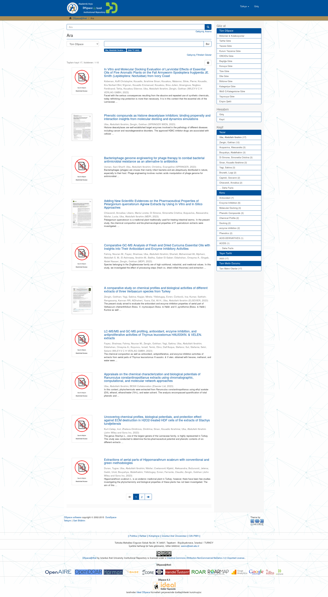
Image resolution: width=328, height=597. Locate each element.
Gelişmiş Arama (203, 31)
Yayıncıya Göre (226, 96)
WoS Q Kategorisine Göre (232, 91)
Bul (207, 44)
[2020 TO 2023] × (134, 50)
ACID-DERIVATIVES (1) (231, 238)
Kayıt (221, 119)
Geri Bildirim (79, 520)
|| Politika (132, 535)
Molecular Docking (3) (230, 207)
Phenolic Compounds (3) (231, 213)
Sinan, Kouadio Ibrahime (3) (233, 162)
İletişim (67, 520)
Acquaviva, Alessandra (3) (232, 147)
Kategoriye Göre (227, 86)
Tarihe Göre (225, 40)
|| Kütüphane (152, 535)
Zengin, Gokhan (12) (229, 142)
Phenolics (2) (225, 233)
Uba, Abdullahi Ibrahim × (115, 50)
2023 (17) (224, 258)
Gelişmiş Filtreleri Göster (199, 54)
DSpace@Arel (80, 18)
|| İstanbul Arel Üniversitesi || (173, 535)
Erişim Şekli (225, 101)
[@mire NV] (257, 522)
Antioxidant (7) (226, 197)
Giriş (221, 114)
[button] (244, 6)
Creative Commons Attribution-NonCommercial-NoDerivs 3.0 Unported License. (206, 557)
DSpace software (72, 517)
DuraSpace (110, 517)
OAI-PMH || (194, 535)
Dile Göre (224, 76)
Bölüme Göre (225, 81)
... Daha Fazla (226, 187)
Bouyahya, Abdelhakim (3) (232, 152)
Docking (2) (225, 223)
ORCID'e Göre (226, 56)
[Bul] (208, 27)
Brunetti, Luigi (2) (227, 172)
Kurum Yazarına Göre (230, 51)
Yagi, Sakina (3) (227, 167)
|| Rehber (141, 535)
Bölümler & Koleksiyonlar (231, 35)
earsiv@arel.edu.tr (190, 545)
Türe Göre (224, 71)
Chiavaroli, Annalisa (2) (230, 182)
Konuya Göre (225, 66)
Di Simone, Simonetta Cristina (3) (235, 157)
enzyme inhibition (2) (229, 228)
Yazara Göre (225, 45)
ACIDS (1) (224, 243)
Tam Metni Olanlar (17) (230, 268)
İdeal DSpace (143, 592)
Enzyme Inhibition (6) (229, 202)
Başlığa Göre (225, 61)
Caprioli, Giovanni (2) (229, 177)
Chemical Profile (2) (229, 218)
